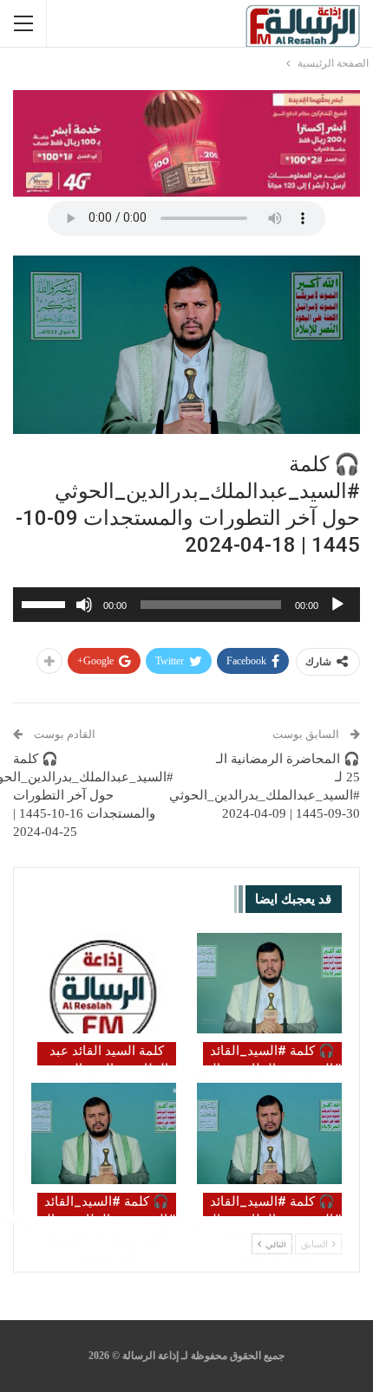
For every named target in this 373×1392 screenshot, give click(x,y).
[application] (186, 604)
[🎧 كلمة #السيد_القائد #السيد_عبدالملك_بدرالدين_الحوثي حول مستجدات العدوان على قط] (103, 1133)
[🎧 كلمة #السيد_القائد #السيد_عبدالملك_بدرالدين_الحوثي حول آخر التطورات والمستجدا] (269, 983)
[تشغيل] (337, 604)
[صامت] (84, 604)
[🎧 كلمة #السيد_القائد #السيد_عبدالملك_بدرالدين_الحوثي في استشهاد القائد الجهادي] (269, 1133)
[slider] (46, 602)
